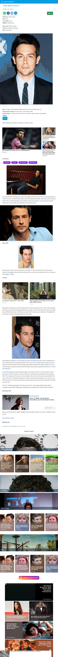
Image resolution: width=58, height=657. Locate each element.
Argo (17, 111)
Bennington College (9, 274)
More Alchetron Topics (8, 418)
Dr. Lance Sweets (47, 378)
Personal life (23, 162)
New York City (29, 109)
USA (32, 360)
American (27, 123)
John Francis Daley (26, 113)
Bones (7, 203)
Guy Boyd (18, 113)
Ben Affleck (41, 364)
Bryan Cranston (51, 364)
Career (14, 162)
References (33, 162)
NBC (18, 310)
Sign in (50, 13)
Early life (7, 162)
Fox (44, 197)
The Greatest (26, 111)
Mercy (21, 111)
